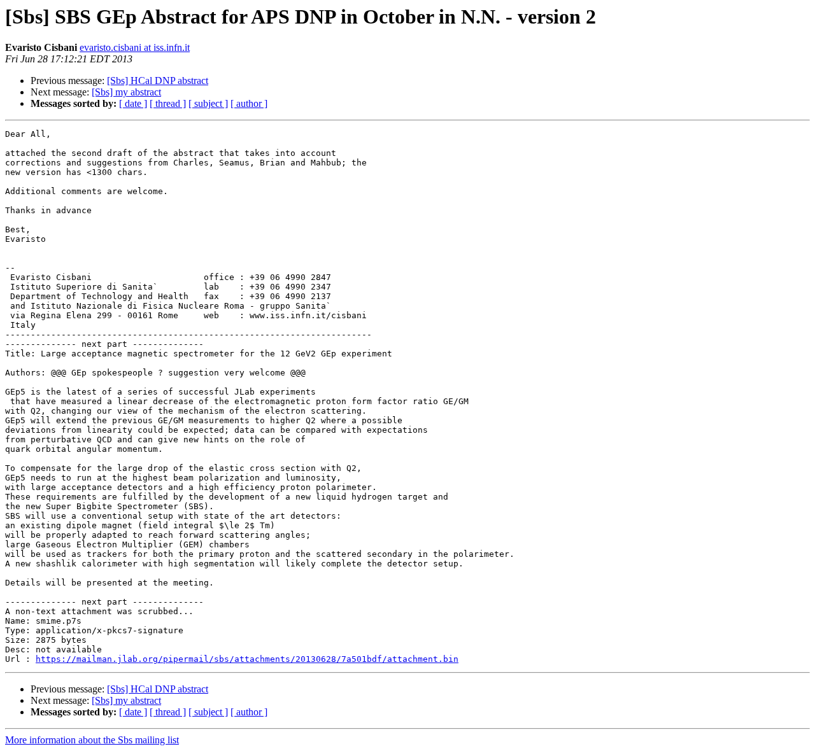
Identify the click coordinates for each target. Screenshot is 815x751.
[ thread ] (168, 103)
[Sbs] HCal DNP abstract (157, 80)
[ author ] (248, 103)
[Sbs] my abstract (126, 92)
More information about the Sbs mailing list (92, 739)
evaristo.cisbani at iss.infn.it (135, 47)
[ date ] (133, 103)
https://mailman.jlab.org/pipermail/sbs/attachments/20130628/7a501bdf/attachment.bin (247, 659)
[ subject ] (208, 103)
